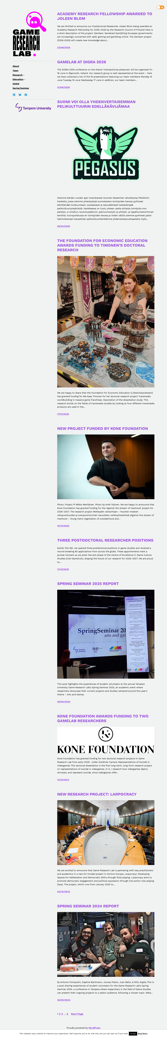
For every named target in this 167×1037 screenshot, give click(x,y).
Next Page (77, 1013)
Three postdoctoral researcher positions (105, 540)
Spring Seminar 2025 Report (88, 583)
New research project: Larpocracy (97, 794)
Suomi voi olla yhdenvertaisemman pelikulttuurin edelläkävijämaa (96, 104)
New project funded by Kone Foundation (102, 428)
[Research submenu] (23, 75)
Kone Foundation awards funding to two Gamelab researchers (103, 718)
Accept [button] (133, 1034)
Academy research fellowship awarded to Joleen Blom (104, 16)
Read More (142, 1033)
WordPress (94, 1027)
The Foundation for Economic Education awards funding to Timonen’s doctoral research (102, 245)
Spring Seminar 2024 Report (88, 906)
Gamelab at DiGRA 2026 (81, 62)
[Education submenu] (24, 79)
